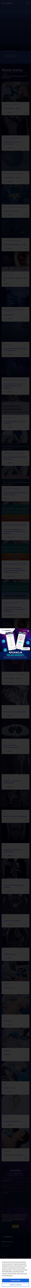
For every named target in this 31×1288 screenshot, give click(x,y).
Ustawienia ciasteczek (15, 1284)
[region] (15, 1273)
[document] (15, 644)
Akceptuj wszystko (15, 1280)
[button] (28, 631)
